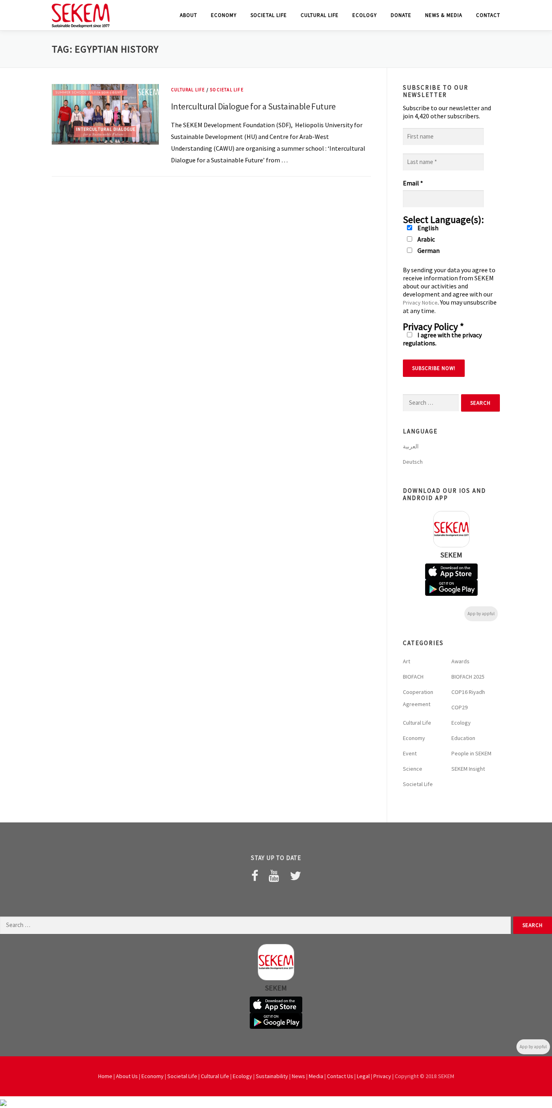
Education (463, 738)
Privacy (382, 1076)
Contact (488, 15)
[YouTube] (274, 875)
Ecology (364, 15)
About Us (127, 1076)
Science (412, 768)
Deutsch (413, 461)
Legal (363, 1076)
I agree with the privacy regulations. (442, 339)
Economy (224, 15)
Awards (460, 661)
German (428, 250)
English (427, 228)
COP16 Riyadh (468, 692)
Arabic (425, 239)
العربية (411, 446)
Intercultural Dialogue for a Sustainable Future (253, 106)
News (298, 1076)
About (188, 15)
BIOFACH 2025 (468, 676)
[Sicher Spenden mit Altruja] (3, 1102)
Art (406, 661)
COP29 (459, 707)
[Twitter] (295, 875)
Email (413, 183)
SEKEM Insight (468, 768)
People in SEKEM (471, 753)
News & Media (443, 15)
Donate (401, 15)
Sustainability (272, 1076)
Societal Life (269, 15)
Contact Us (340, 1076)
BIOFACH (413, 676)
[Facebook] (254, 875)
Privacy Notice (420, 302)
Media (316, 1076)
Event (410, 753)
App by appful (481, 613)
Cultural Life (320, 15)
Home (105, 1076)
